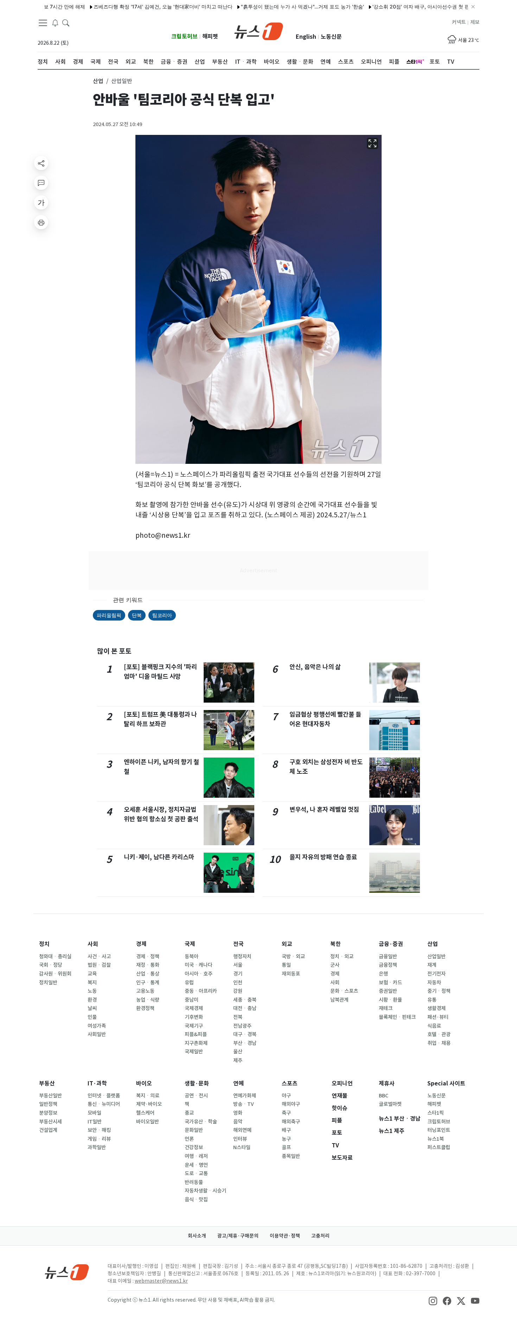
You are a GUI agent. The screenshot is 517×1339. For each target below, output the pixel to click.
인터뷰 (240, 1139)
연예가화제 (244, 1095)
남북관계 (339, 1000)
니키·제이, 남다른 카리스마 (159, 857)
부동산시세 (50, 1122)
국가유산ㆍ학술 (201, 1122)
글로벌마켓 (390, 1104)
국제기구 (194, 1026)
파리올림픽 (109, 615)
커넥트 (459, 22)
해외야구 (291, 1104)
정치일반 (48, 982)
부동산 (47, 1083)
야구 (286, 1095)
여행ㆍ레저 (196, 1156)
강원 (237, 991)
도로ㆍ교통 (196, 1173)
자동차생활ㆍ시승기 (205, 1191)
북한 (335, 944)
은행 (383, 974)
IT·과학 (97, 1083)
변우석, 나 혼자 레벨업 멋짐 (324, 809)
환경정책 (145, 1008)
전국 (238, 944)
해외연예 (242, 1130)
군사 (334, 965)
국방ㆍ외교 (293, 956)
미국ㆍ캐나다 (198, 965)
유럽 (189, 982)
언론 (189, 1139)
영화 (237, 1113)
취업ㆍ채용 (439, 1043)
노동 (92, 991)
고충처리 (320, 1236)
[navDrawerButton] (43, 23)
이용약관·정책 (285, 1236)
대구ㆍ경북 (244, 1034)
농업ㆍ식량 (147, 1000)
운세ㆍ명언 (196, 1165)
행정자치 (242, 956)
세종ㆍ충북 (244, 1000)
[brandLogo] (259, 30)
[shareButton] (41, 163)
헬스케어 (145, 1113)
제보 (474, 22)
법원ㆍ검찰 (99, 965)
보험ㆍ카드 (390, 982)
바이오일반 (147, 1122)
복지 (92, 982)
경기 (237, 974)
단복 (137, 615)
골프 (286, 1147)
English (306, 37)
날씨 (92, 1008)
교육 (92, 974)
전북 (237, 1017)
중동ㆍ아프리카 (201, 991)
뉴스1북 (435, 1139)
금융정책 (388, 965)
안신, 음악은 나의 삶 (315, 667)
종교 (189, 1113)
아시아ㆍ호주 (198, 974)
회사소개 (197, 1236)
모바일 (94, 1113)
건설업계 (48, 1130)
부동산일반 (50, 1095)
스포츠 (290, 1083)
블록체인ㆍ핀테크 (397, 1017)
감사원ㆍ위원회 (55, 974)
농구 (286, 1139)
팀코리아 (162, 615)
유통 (431, 1000)
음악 (237, 1122)
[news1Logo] (67, 1272)
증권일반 (388, 991)
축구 (286, 1113)
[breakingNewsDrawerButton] (55, 22)
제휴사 (387, 1083)
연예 (238, 1083)
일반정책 (48, 1104)
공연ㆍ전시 (196, 1095)
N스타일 (241, 1147)
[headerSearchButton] (65, 22)
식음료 (434, 1026)
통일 (286, 965)
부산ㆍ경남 (244, 1043)
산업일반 (436, 956)
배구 (286, 1130)
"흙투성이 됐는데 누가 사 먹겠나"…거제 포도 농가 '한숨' (276, 7)
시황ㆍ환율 (390, 1000)
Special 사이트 (446, 1083)
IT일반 (95, 1122)
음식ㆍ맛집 (196, 1199)
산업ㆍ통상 (147, 974)
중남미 (191, 1000)
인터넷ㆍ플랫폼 (104, 1095)
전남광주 (242, 1026)
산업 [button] (98, 81)
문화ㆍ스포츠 (344, 991)
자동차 (434, 982)
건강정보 (194, 1147)
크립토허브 (184, 36)
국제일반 (194, 1051)
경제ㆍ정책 (147, 956)
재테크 (385, 1008)
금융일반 (388, 956)
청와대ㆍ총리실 (55, 956)
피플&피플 (196, 1034)
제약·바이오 (149, 1104)
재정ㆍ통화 (147, 965)
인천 (237, 982)
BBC (383, 1095)
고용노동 (145, 991)
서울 (237, 965)
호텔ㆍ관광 (439, 1034)
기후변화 (194, 1017)
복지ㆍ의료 (147, 1095)
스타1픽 (435, 1113)
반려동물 (194, 1182)
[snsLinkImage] (433, 1300)
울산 (237, 1051)
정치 (44, 944)
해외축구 (291, 1122)
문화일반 (194, 1130)
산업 (432, 944)
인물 (92, 1017)
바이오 (144, 1083)
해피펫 (210, 36)
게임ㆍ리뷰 (99, 1139)
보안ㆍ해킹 (99, 1130)
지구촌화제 (196, 1043)
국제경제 (194, 1008)
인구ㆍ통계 (147, 982)
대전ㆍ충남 (244, 1008)
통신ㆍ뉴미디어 (104, 1104)
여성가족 (97, 1026)
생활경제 (436, 1008)
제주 (237, 1060)
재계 (431, 965)
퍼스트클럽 (438, 1147)
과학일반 (97, 1147)
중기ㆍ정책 (439, 991)
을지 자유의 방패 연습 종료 (323, 857)
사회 (93, 944)
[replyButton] (41, 183)
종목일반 (291, 1156)
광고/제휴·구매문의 (237, 1236)
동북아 (191, 956)
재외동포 (291, 974)
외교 (287, 944)
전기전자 (436, 974)
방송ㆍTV (243, 1104)
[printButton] (41, 222)
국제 (190, 944)
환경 (92, 1000)
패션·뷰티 (437, 1017)
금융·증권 (391, 944)
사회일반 (97, 1034)
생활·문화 (197, 1083)
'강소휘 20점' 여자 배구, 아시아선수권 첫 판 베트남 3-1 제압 (413, 7)
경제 (141, 944)
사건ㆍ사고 (99, 956)
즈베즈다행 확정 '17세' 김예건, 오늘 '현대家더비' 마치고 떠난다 (136, 7)
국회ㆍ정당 (50, 965)
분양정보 (48, 1113)
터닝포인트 (438, 1130)
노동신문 (331, 37)
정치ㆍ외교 (341, 956)
